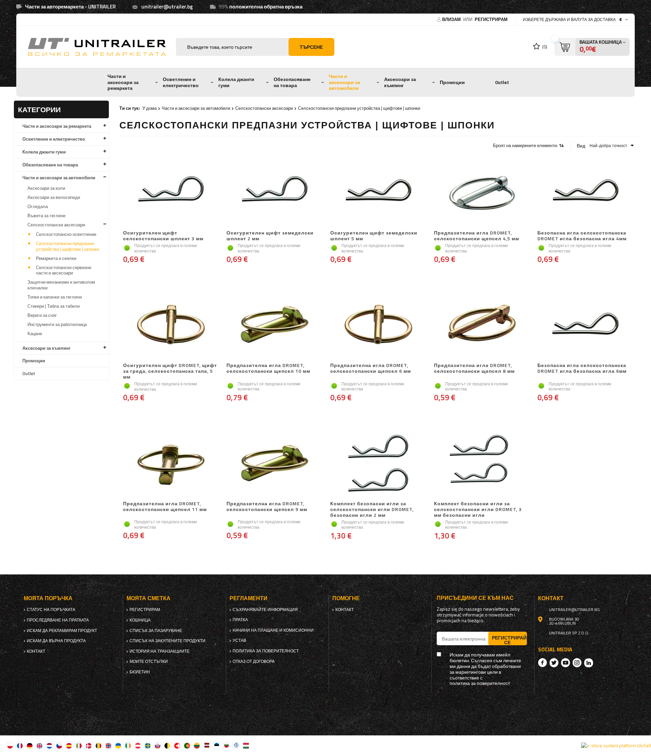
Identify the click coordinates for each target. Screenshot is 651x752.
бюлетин (140, 672)
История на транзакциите (160, 651)
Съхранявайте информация (265, 610)
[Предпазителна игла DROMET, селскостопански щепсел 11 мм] (171, 463)
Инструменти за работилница (57, 324)
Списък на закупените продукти (167, 641)
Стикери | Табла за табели (53, 306)
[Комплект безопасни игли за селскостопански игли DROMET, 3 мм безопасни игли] (482, 463)
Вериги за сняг (42, 315)
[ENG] (39, 745)
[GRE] (236, 745)
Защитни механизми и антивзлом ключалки (61, 285)
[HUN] (246, 745)
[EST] (216, 745)
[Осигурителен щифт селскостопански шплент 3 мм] (171, 193)
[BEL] (167, 745)
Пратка (240, 620)
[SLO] (157, 745)
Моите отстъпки (149, 661)
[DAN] (89, 745)
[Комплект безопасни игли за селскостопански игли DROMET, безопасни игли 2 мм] (378, 463)
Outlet (502, 82)
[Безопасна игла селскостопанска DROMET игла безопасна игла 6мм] (585, 325)
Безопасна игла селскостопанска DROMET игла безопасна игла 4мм (582, 236)
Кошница (140, 620)
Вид (581, 146)
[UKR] (118, 745)
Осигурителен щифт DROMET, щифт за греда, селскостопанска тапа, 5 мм (170, 371)
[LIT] (197, 745)
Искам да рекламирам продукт (62, 631)
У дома (149, 108)
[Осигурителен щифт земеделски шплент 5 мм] (378, 193)
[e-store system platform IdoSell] (616, 746)
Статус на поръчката (51, 610)
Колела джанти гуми (236, 82)
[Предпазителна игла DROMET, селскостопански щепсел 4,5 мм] (482, 193)
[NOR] (108, 745)
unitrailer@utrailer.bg (167, 7)
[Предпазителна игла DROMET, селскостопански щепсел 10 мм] (274, 325)
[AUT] (138, 745)
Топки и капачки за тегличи (54, 296)
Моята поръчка (48, 598)
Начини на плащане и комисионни (273, 630)
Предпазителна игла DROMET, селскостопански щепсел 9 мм (266, 507)
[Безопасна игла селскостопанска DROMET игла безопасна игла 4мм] (585, 193)
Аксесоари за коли (46, 188)
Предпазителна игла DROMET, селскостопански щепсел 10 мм (268, 368)
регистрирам (491, 19)
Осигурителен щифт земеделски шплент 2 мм (270, 236)
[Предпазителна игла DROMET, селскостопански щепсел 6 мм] (378, 325)
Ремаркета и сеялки (56, 258)
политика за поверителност (266, 651)
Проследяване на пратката (58, 620)
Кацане (34, 333)
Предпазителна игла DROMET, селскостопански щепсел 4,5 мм (476, 236)
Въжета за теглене (46, 215)
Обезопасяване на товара (292, 82)
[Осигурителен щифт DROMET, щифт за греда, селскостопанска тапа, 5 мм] (171, 325)
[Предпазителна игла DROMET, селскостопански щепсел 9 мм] (274, 463)
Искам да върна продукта (56, 641)
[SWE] (148, 745)
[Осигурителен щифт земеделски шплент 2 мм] (274, 193)
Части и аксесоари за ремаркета (123, 82)
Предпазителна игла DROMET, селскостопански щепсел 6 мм (370, 368)
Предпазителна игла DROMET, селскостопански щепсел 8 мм (474, 368)
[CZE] (59, 745)
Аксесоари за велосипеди (53, 197)
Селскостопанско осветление (66, 234)
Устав (239, 640)
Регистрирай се (509, 639)
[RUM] (98, 745)
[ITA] (79, 745)
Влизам (452, 19)
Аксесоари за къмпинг (400, 82)
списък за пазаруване (156, 631)
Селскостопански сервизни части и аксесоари (63, 270)
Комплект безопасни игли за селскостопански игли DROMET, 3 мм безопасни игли (478, 509)
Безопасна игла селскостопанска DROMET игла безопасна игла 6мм (582, 368)
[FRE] (20, 745)
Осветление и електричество (181, 82)
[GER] (30, 745)
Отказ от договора (254, 661)
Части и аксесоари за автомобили (344, 82)
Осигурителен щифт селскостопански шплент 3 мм (163, 236)
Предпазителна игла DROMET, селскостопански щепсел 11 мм (165, 507)
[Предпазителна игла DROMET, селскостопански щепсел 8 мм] (482, 325)
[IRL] (128, 745)
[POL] (10, 745)
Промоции (452, 82)
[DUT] (49, 745)
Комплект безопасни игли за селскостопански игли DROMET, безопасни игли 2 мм (372, 509)
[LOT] (207, 745)
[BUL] (226, 745)
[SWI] (177, 745)
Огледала (37, 206)
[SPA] (69, 745)
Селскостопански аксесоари (56, 224)
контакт (36, 651)
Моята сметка (148, 598)
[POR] (187, 745)
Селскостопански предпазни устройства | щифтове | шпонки (67, 246)
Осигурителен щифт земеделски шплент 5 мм (373, 236)
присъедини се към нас (475, 598)
